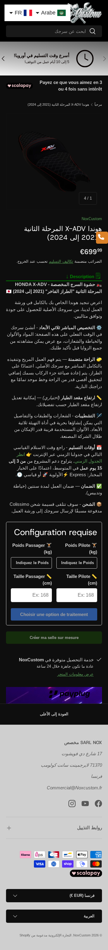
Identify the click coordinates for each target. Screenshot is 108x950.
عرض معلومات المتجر (75, 674)
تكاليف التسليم (61, 261)
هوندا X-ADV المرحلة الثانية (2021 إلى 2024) (58, 104)
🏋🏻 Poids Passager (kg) (32, 549)
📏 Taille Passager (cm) (33, 580)
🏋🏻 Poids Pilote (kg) (81, 549)
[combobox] (54, 31)
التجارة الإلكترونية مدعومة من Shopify (45, 935)
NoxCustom (92, 219)
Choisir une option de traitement (54, 614)
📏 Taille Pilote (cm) (81, 580)
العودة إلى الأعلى (54, 714)
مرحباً (98, 104)
